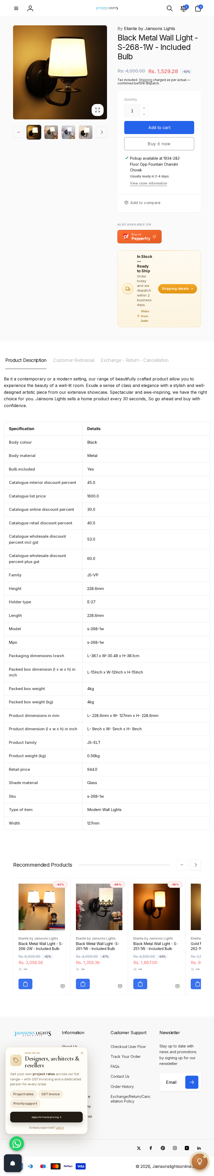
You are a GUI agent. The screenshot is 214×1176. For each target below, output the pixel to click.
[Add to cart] (25, 984)
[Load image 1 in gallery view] (34, 132)
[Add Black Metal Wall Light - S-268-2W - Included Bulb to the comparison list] (62, 986)
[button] (16, 8)
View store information (148, 183)
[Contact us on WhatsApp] (16, 1143)
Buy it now (159, 143)
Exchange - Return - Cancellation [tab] (135, 360)
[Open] (13, 1163)
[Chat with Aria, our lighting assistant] (200, 1162)
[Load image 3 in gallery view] (68, 132)
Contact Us (30, 1063)
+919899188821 (34, 1072)
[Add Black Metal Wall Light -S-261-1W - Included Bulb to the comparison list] (120, 986)
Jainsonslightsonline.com (176, 1166)
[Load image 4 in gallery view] (85, 132)
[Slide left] (18, 132)
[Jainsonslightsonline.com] (32, 1036)
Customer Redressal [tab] (73, 360)
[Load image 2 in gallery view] (51, 132)
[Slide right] (101, 132)
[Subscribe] (191, 1082)
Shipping (145, 80)
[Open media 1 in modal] (60, 72)
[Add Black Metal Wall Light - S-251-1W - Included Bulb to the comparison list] (177, 986)
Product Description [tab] (25, 360)
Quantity (130, 99)
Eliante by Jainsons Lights (146, 28)
